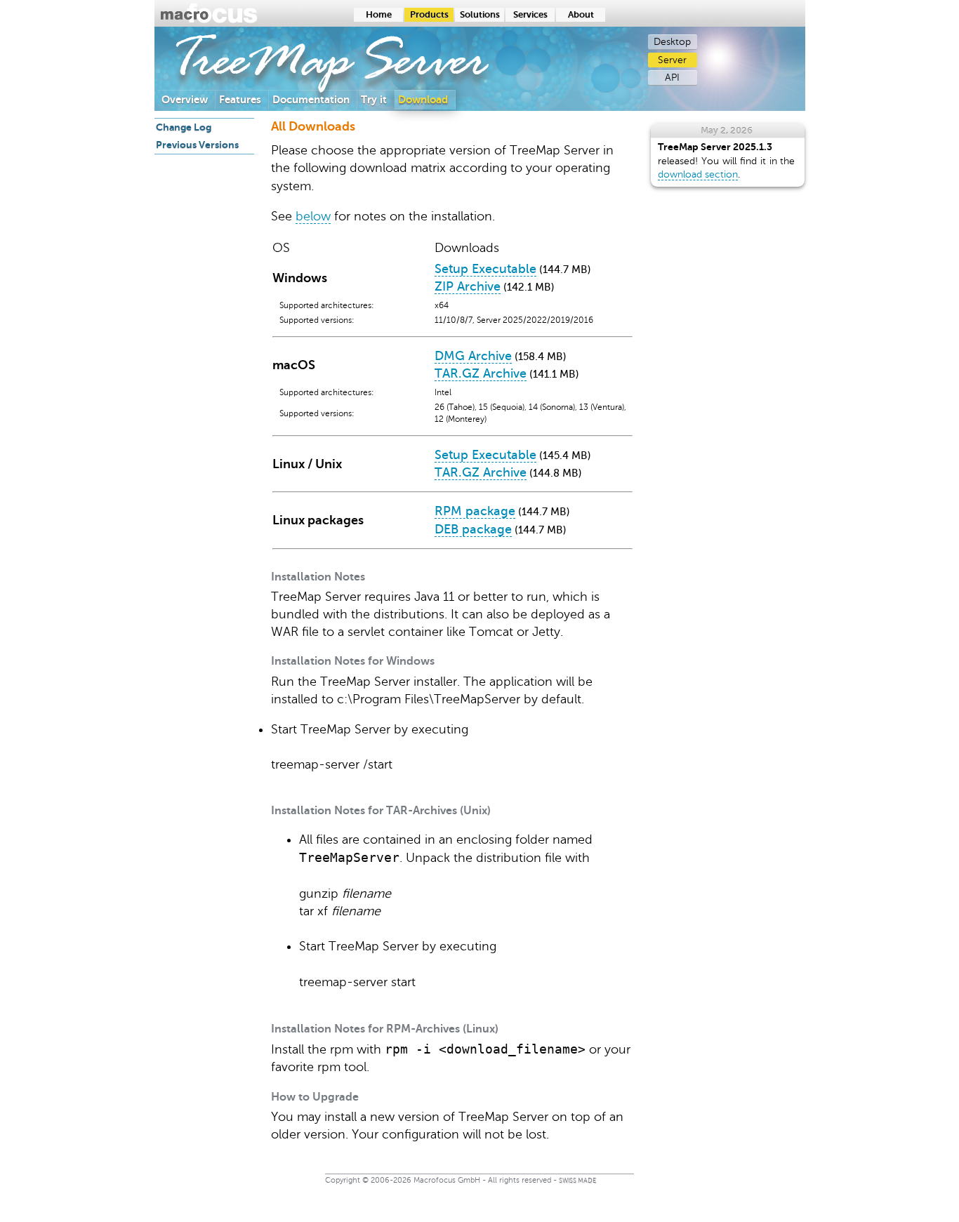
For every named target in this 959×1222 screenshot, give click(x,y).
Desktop (672, 41)
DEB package (473, 529)
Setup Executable (485, 269)
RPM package (475, 511)
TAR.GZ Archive (481, 373)
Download (423, 99)
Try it (374, 99)
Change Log (183, 127)
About (581, 14)
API (672, 77)
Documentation (311, 99)
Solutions (480, 14)
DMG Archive (473, 356)
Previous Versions (197, 144)
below (313, 216)
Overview (184, 99)
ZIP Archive (468, 286)
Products (429, 14)
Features (240, 99)
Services (530, 14)
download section (698, 174)
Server (672, 60)
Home (379, 14)
